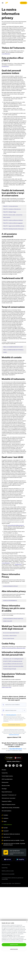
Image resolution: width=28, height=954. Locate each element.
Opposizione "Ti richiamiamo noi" (9, 795)
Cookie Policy (4, 867)
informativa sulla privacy (11, 714)
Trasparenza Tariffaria (6, 801)
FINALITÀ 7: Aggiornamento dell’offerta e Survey (13, 226)
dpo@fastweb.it (5, 66)
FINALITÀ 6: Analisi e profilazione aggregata (13, 223)
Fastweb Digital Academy (7, 776)
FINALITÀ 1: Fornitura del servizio (10, 206)
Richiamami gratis (14, 725)
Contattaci (5, 815)
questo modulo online (6, 687)
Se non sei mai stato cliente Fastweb (11, 632)
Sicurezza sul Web (6, 785)
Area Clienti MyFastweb (15, 748)
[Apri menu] (2, 3)
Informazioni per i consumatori (8, 798)
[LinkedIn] (13, 765)
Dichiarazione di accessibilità (8, 874)
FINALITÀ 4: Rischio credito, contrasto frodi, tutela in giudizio (12, 216)
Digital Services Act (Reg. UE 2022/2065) (10, 807)
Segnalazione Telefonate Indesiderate (11, 834)
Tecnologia (4, 788)
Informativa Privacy (6, 864)
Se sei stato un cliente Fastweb (10, 635)
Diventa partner (5, 782)
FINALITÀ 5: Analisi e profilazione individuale (13, 220)
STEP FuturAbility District (7, 779)
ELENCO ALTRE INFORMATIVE (10, 600)
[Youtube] (17, 765)
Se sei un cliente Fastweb (8, 638)
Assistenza (5, 818)
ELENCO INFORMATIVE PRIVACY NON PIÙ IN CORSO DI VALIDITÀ (13, 620)
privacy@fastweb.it (6, 53)
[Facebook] (6, 765)
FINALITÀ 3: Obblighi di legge (9, 212)
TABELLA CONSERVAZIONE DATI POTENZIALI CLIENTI (13, 351)
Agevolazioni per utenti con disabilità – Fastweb (13, 840)
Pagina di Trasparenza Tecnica (8, 804)
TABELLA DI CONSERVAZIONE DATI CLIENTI (13, 347)
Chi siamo (4, 769)
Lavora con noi (6, 837)
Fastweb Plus (5, 772)
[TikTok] (21, 765)
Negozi (5, 821)
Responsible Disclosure (7, 791)
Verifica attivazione (7, 824)
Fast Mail (5, 827)
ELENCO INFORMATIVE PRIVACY (10, 586)
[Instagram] (10, 765)
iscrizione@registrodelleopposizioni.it (15, 525)
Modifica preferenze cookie (8, 870)
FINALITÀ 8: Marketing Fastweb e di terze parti (13, 228)
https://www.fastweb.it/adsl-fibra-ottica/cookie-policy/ (13, 648)
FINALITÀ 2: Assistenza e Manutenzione (12, 209)
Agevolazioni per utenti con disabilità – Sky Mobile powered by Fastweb (14, 844)
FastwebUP (5, 830)
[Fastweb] (7, 3)
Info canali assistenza (6, 810)
